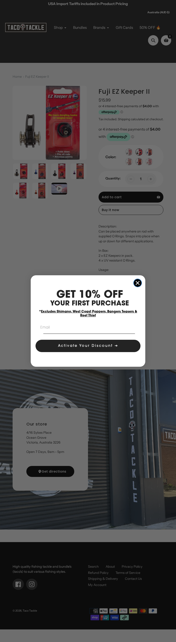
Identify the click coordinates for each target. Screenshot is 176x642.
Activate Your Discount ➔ (88, 346)
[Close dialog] (138, 283)
